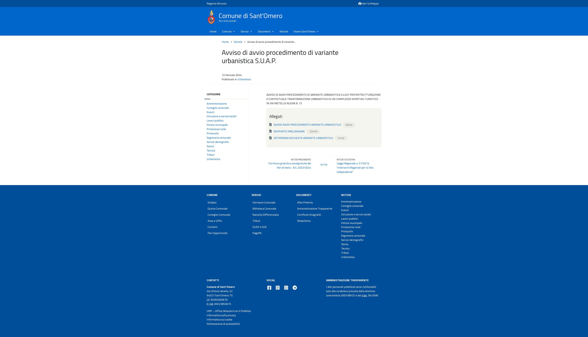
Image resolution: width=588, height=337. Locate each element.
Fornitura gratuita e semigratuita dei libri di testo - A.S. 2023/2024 (290, 165)
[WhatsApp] (286, 288)
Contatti (212, 227)
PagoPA (257, 233)
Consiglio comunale (218, 108)
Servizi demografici (218, 142)
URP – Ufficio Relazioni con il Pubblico (229, 311)
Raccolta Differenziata (266, 215)
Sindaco (212, 202)
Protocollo (213, 133)
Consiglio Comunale (219, 215)
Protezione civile (216, 129)
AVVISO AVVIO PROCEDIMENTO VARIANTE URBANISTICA (312, 125)
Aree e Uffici (215, 221)
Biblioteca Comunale (264, 208)
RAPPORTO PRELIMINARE (295, 131)
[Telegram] (295, 288)
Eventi (210, 112)
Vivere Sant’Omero (304, 31)
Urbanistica (244, 79)
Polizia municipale (217, 125)
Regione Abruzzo (216, 3)
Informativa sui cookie (219, 319)
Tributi (210, 155)
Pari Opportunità (217, 233)
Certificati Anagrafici (309, 215)
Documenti (264, 31)
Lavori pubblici (215, 120)
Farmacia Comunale (264, 202)
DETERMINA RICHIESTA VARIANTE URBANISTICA (308, 138)
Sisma (210, 146)
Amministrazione (217, 103)
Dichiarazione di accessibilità (223, 324)
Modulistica (304, 221)
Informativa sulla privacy (221, 315)
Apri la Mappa (370, 3)
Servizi (245, 31)
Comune (227, 31)
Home (213, 31)
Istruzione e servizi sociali (221, 116)
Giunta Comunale (218, 208)
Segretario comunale (219, 138)
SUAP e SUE (260, 227)
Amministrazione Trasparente (314, 208)
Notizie (284, 31)
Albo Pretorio (305, 202)
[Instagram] (278, 288)
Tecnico (211, 150)
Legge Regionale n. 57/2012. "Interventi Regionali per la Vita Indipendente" (355, 167)
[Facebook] (269, 288)
